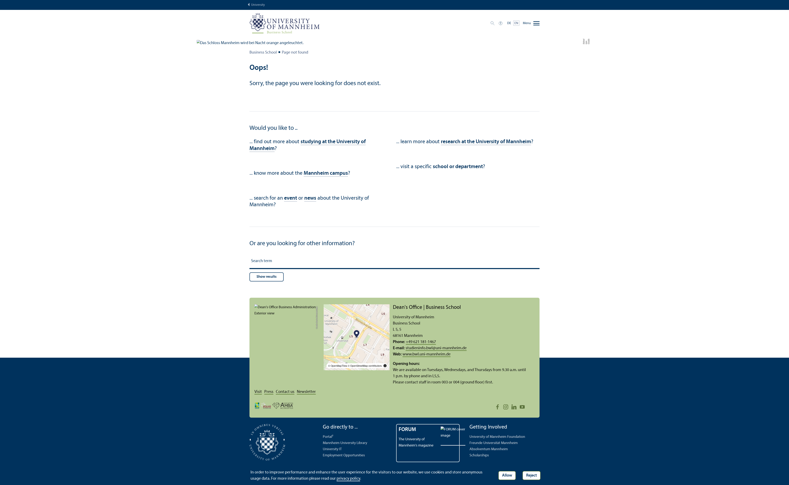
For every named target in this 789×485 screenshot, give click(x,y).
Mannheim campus (326, 173)
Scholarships (479, 455)
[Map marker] (356, 334)
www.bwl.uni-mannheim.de (427, 354)
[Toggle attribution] (385, 365)
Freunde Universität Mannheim (493, 443)
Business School (263, 52)
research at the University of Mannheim (486, 142)
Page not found (295, 52)
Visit (258, 392)
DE (509, 23)
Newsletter (306, 392)
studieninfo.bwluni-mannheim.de (436, 348)
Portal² (328, 437)
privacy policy (348, 479)
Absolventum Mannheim (488, 449)
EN (516, 23)
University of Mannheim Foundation (497, 437)
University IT (332, 449)
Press (268, 392)
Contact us (285, 392)
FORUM (407, 429)
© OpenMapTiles (337, 365)
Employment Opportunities (344, 455)
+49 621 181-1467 (421, 342)
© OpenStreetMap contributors (365, 365)
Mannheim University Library (345, 443)
